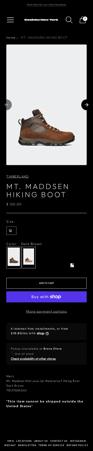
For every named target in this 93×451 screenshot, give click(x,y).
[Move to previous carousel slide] (6, 104)
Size (10, 222)
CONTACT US (59, 440)
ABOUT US (41, 440)
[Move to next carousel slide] (86, 104)
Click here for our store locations (46, 4)
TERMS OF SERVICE (51, 445)
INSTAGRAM (78, 440)
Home (10, 37)
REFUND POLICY (78, 445)
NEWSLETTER (27, 445)
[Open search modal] (69, 20)
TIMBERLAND (17, 176)
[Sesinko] (41, 19)
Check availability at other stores (33, 359)
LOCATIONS (24, 440)
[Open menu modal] (10, 20)
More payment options (46, 311)
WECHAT (10, 445)
